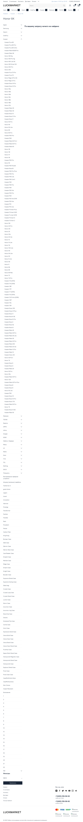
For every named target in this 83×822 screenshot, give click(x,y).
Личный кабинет (7, 800)
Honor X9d (8, 94)
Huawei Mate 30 (9, 338)
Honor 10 (7, 240)
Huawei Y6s (8, 303)
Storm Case (6, 603)
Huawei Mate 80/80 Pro (11, 50)
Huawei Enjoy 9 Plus (10, 311)
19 (4, 756)
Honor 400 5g (9, 56)
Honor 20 (7, 231)
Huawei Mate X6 (9, 53)
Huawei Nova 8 (9, 385)
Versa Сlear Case (8, 639)
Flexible (5, 518)
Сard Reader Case (8, 553)
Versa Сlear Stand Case (10, 646)
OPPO (5, 427)
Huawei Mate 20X (10, 344)
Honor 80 (7, 130)
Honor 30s (8, 374)
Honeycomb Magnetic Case (11, 657)
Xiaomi (24, 10)
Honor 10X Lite (9, 248)
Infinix (5, 430)
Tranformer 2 (7, 485)
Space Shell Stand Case (10, 653)
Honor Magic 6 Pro (10, 80)
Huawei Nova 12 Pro (10, 86)
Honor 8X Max (9, 272)
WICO (5, 469)
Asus (4, 455)
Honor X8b (8, 100)
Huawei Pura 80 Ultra (11, 48)
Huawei (42, 10)
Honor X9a (8, 89)
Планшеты (6, 473)
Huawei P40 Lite (9, 176)
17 (3, 749)
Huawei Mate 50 (9, 412)
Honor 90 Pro (8, 122)
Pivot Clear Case (8, 674)
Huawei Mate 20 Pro (10, 341)
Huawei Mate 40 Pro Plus (12, 382)
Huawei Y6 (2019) (10, 294)
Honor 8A (7, 267)
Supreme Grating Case (9, 582)
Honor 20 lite (8, 237)
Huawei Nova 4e (9, 325)
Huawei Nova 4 (9, 322)
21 (3, 763)
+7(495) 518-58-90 (74, 1)
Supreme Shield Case (9, 578)
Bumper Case (7, 539)
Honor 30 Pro (8, 371)
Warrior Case (7, 546)
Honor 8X (7, 270)
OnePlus (32, 10)
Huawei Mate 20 (9, 368)
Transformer (6, 510)
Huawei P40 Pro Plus (11, 171)
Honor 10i (7, 245)
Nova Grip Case (7, 614)
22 (4, 767)
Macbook (51, 10)
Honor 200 (8, 69)
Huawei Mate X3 (9, 111)
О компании (12, 1)
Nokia (4, 451)
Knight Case (6, 571)
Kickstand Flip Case (9, 621)
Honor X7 (7, 154)
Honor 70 (7, 407)
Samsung (14, 10)
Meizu (5, 444)
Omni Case (6, 628)
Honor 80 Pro (8, 133)
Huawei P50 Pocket (10, 165)
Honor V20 (8, 379)
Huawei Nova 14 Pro (10, 83)
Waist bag (6, 585)
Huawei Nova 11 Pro (10, 116)
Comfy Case (6, 624)
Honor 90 (7, 124)
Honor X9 (7, 149)
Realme (70, 10)
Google (5, 434)
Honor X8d (8, 102)
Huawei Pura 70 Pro (10, 72)
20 (4, 760)
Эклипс (5, 617)
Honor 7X (7, 360)
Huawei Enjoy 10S (10, 308)
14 (3, 738)
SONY (5, 437)
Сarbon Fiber (7, 532)
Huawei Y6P (8, 300)
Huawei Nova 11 (9, 119)
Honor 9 (7, 264)
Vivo (4, 459)
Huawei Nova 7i (9, 314)
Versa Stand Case (8, 642)
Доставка (27, 1)
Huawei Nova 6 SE (10, 316)
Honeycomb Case (8, 664)
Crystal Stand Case (8, 596)
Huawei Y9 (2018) (10, 283)
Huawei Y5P (8, 305)
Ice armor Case (7, 607)
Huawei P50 (8, 393)
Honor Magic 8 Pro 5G (11, 78)
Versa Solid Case (8, 635)
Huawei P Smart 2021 (11, 212)
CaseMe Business (8, 681)
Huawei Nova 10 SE (10, 410)
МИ (4, 771)
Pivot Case (6, 671)
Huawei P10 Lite (9, 207)
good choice (6, 489)
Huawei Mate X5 (9, 108)
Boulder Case (7, 575)
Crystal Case (7, 589)
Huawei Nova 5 (9, 363)
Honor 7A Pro (8, 278)
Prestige (5, 507)
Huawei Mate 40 (9, 330)
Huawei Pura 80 (9, 42)
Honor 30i (7, 223)
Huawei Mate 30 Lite (10, 335)
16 (4, 746)
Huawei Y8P (8, 286)
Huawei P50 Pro (9, 160)
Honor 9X (7, 250)
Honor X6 (7, 157)
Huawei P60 (8, 138)
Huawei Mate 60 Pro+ (11, 141)
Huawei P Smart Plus (11, 209)
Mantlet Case (7, 560)
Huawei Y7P (8, 289)
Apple (5, 10)
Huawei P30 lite (9, 190)
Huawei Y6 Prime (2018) (12, 297)
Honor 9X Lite (9, 253)
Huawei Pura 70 (9, 75)
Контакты (21, 1)
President (6, 525)
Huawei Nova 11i (9, 113)
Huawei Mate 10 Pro (10, 349)
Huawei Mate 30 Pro (10, 333)
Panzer (5, 528)
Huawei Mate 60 (9, 146)
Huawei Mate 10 (9, 352)
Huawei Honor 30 (10, 355)
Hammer (5, 503)
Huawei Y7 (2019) (10, 292)
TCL (4, 462)
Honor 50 (7, 163)
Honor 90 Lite (9, 127)
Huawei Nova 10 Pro (10, 399)
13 (3, 735)
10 (4, 728)
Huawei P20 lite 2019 (11, 198)
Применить (12, 783)
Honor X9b (8, 91)
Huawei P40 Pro (9, 174)
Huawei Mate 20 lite (10, 346)
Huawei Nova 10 (9, 396)
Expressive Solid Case (9, 632)
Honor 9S (7, 261)
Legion (5, 493)
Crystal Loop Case (8, 592)
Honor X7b (8, 105)
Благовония (6, 692)
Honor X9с (8, 97)
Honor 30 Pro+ (9, 357)
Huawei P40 (8, 182)
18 (3, 753)
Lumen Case (6, 600)
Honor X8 (7, 152)
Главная (5, 13)
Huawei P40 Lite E (10, 179)
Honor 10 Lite (8, 242)
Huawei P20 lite (9, 201)
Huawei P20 (8, 196)
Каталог (5, 1)
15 (3, 742)
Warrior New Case (8, 550)
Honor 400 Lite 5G (10, 61)
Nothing (5, 466)
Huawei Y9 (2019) (10, 281)
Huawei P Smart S (10, 218)
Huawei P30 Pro (9, 185)
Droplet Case (7, 557)
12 (3, 731)
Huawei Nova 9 (9, 388)
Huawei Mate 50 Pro (10, 404)
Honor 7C (7, 275)
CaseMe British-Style (9, 678)
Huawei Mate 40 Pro (10, 377)
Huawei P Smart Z (10, 220)
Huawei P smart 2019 (11, 215)
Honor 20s (8, 234)
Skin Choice (6, 685)
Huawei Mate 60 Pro (10, 144)
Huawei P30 (8, 187)
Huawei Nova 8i (9, 168)
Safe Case (6, 543)
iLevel (5, 496)
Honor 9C (7, 256)
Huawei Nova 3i (9, 327)
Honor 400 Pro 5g (10, 59)
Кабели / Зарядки (8, 441)
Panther (5, 514)
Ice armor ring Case (9, 610)
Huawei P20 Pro (9, 193)
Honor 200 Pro (9, 67)
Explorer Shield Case (9, 667)
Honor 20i (7, 229)
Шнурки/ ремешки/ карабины (12, 482)
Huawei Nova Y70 (10, 401)
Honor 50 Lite (8, 390)
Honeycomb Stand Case (10, 660)
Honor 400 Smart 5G (11, 64)
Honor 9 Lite (8, 259)
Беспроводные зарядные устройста (10, 477)
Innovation (6, 500)
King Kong (6, 535)
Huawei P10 (8, 204)
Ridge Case (6, 564)
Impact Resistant (8, 689)
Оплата (34, 1)
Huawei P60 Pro (9, 135)
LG (4, 448)
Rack (4, 521)
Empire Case (7, 567)
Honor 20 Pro (8, 226)
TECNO (61, 10)
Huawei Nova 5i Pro (10, 319)
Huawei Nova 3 (9, 366)
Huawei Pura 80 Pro (10, 45)
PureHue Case (7, 649)
